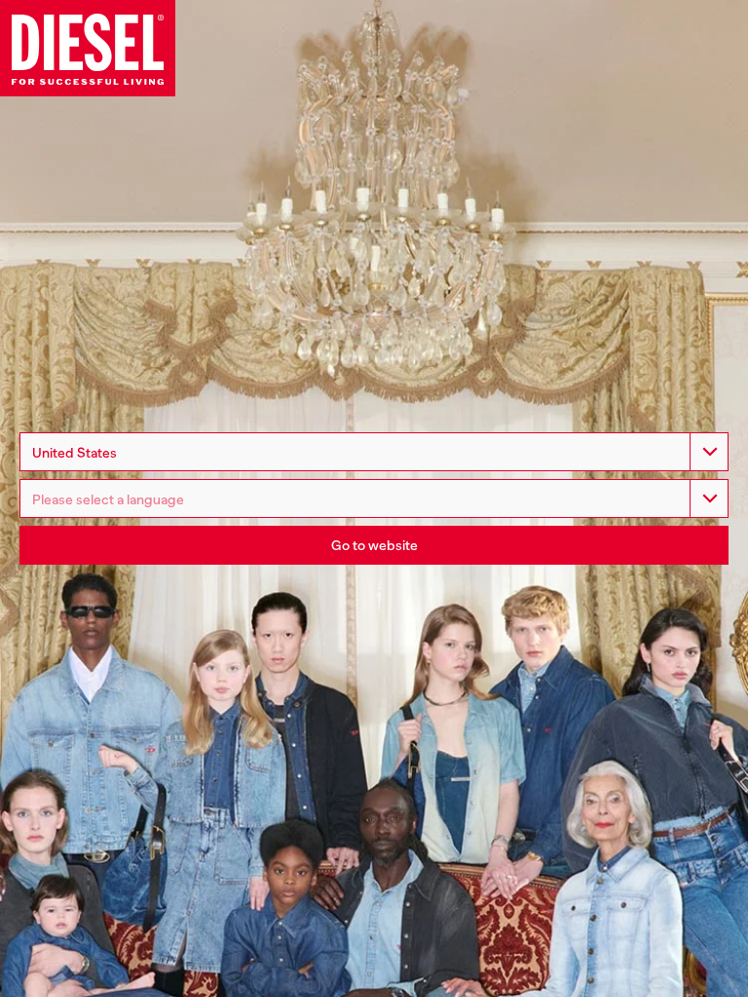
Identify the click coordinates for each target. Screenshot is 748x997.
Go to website (374, 545)
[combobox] (374, 451)
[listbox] (374, 498)
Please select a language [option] (108, 499)
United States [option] (74, 453)
